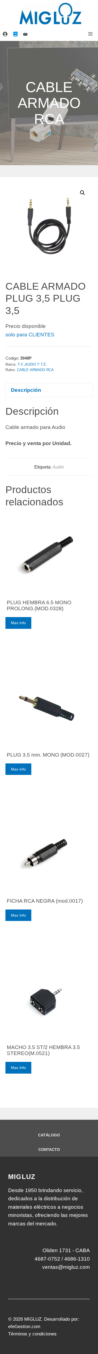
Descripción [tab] (26, 390)
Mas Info (18, 623)
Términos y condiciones (32, 1334)
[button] (82, 193)
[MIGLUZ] (50, 13)
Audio (58, 467)
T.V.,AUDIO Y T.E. (32, 364)
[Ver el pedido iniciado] (25, 34)
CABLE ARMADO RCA (35, 370)
